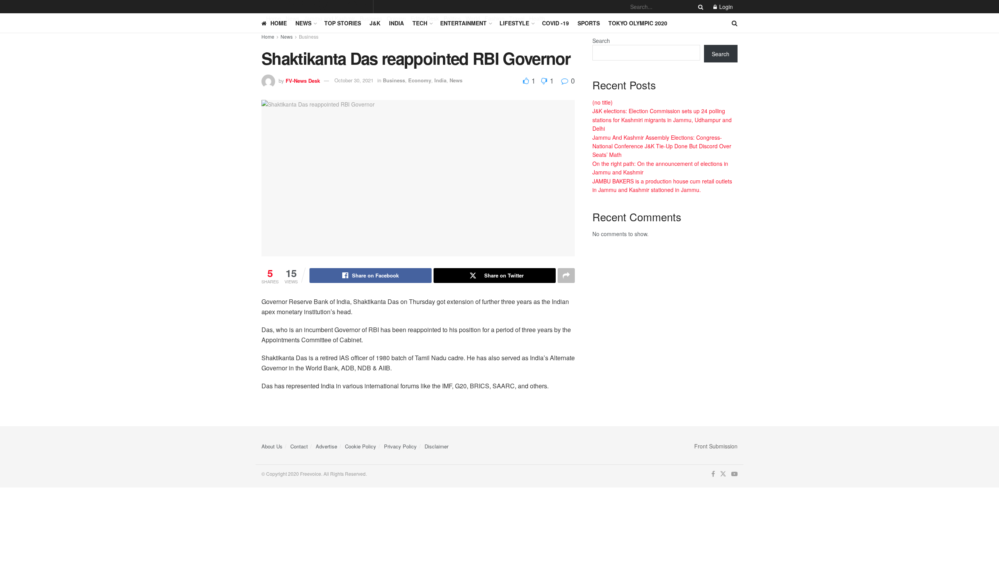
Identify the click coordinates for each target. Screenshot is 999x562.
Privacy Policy (400, 446)
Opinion (396, 18)
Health (537, 18)
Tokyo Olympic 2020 (637, 23)
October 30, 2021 (353, 80)
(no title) (602, 102)
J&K (375, 23)
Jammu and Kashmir (329, 18)
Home (273, 18)
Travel (516, 18)
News (292, 18)
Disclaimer (436, 446)
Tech (419, 23)
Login (725, 7)
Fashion (495, 18)
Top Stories (342, 23)
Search (601, 40)
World (473, 18)
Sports (589, 23)
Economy (419, 80)
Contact (299, 446)
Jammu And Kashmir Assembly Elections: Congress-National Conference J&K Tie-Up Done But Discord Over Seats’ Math (661, 146)
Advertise (326, 446)
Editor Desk (425, 18)
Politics (452, 18)
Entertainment (463, 23)
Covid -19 (555, 23)
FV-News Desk (303, 80)
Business (371, 18)
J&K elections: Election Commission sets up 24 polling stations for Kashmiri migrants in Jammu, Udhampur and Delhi (662, 119)
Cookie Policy (360, 446)
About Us (272, 446)
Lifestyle (514, 23)
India (396, 23)
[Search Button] (699, 6)
